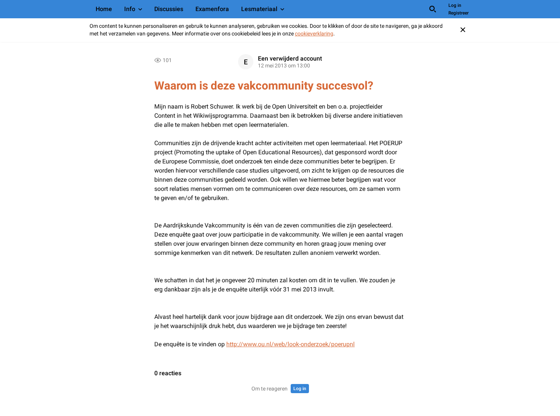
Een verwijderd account (290, 58)
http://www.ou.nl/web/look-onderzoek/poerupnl (290, 344)
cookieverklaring (314, 33)
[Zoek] (433, 9)
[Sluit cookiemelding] (462, 29)
